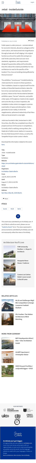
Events (5, 209)
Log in (32, 2)
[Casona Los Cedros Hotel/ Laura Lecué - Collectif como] (9, 279)
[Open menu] (2, 2)
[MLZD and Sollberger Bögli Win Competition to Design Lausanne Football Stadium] (8, 305)
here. (3, 145)
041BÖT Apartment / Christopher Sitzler (22, 353)
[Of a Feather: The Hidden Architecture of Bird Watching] (8, 319)
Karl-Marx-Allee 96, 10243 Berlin (12, 193)
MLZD (12, 209)
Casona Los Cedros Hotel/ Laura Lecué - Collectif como (24, 277)
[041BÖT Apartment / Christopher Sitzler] (8, 357)
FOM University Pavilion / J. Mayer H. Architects (24, 249)
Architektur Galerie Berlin (10, 171)
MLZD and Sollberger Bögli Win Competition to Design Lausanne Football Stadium (24, 304)
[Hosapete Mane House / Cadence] (9, 266)
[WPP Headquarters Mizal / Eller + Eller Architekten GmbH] (8, 343)
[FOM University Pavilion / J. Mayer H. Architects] (9, 252)
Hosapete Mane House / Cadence (23, 262)
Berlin (19, 209)
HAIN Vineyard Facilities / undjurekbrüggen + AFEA (24, 367)
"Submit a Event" (7, 227)
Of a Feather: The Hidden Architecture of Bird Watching (24, 316)
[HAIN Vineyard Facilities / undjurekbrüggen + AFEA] (8, 371)
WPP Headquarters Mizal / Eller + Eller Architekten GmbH (24, 340)
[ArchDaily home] (18, 2)
